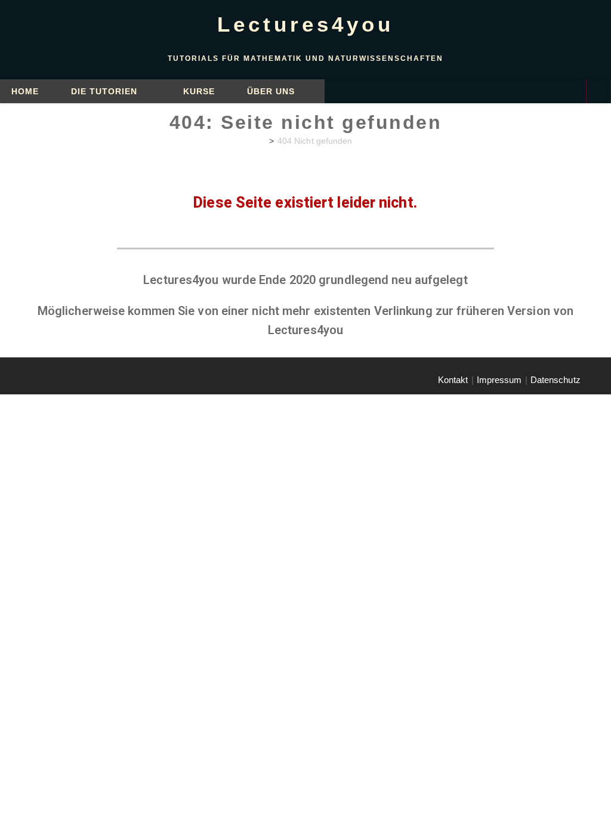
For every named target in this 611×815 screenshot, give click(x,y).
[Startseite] (261, 141)
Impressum (499, 380)
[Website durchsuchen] (598, 92)
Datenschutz (555, 380)
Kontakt (453, 380)
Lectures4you (305, 24)
